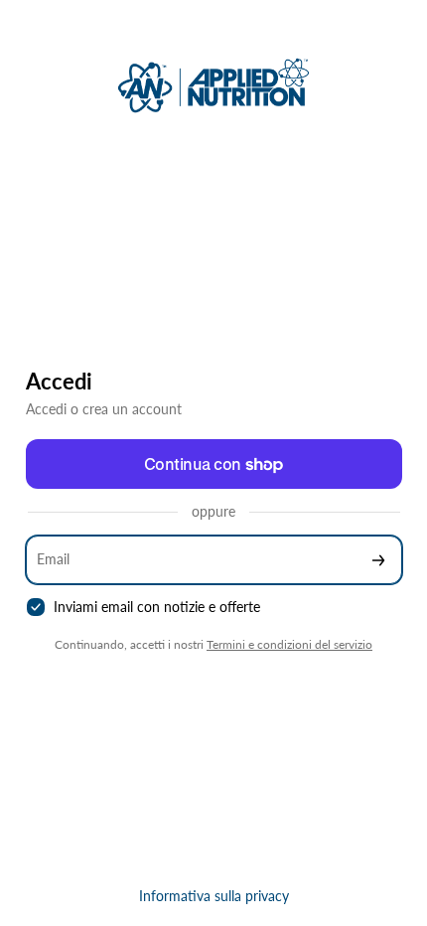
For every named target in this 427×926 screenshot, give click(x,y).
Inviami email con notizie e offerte (157, 606)
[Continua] (378, 559)
